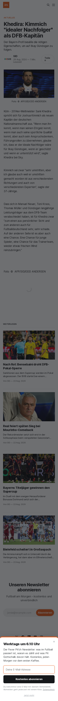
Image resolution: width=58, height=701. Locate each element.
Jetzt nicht (29, 695)
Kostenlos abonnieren (29, 679)
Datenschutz (49, 689)
